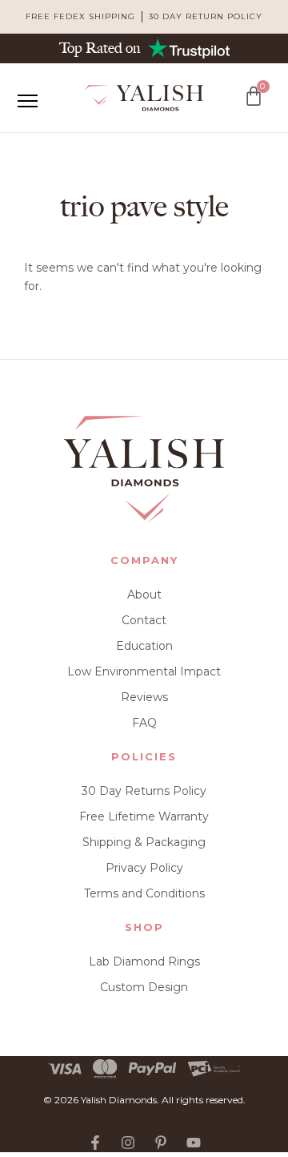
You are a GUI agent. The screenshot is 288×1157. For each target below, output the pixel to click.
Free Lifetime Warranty (144, 816)
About (144, 594)
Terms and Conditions (144, 893)
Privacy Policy (144, 868)
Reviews (144, 697)
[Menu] (27, 101)
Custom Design (144, 987)
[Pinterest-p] (160, 1142)
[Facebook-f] (95, 1142)
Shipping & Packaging (144, 842)
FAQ (144, 723)
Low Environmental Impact (144, 671)
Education (144, 646)
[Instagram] (128, 1142)
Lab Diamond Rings (144, 961)
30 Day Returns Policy (144, 791)
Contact (144, 620)
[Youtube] (193, 1142)
